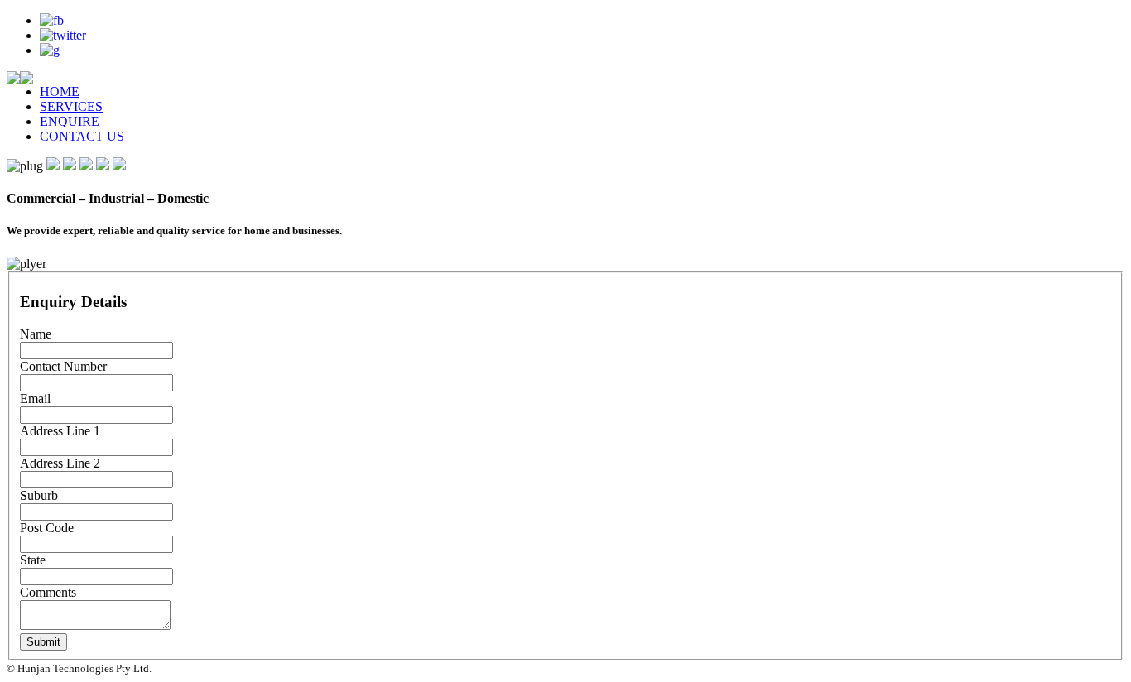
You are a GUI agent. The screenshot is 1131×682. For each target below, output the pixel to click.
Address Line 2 (60, 463)
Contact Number (63, 366)
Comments (48, 592)
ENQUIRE (69, 121)
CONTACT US (82, 136)
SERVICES (71, 106)
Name (35, 334)
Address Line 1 (60, 431)
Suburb (39, 495)
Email (35, 398)
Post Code (47, 528)
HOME (59, 91)
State (33, 560)
